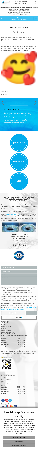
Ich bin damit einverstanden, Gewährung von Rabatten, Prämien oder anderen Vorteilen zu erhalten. (19, 300)
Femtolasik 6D (19, 239)
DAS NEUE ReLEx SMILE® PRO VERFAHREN (19, 199)
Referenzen (17, 27)
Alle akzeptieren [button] (19, 437)
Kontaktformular (19, 245)
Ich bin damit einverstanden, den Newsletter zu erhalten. (19, 296)
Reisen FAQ (19, 162)
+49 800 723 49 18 (20, 1)
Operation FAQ (19, 143)
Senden (18, 317)
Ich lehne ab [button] (19, 441)
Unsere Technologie (19, 234)
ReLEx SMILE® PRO (19, 237)
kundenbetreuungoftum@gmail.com (23, 353)
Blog (19, 181)
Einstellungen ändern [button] (19, 445)
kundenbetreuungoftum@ (17, 10)
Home (11, 27)
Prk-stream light (19, 241)
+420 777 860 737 (20, 3)
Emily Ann (25, 27)
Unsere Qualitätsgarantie (19, 18)
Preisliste (19, 243)
